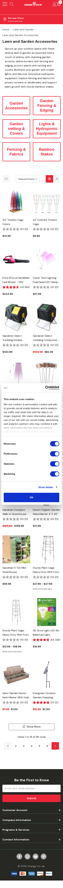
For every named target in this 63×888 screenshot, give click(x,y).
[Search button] (12, 4)
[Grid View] (49, 179)
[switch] (54, 453)
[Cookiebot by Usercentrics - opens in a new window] (45, 388)
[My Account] (54, 4)
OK (31, 497)
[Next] (55, 746)
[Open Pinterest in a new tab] (43, 856)
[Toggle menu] (4, 4)
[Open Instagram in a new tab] (27, 856)
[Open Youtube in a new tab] (35, 856)
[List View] (57, 179)
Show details (45, 487)
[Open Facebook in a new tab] (19, 856)
